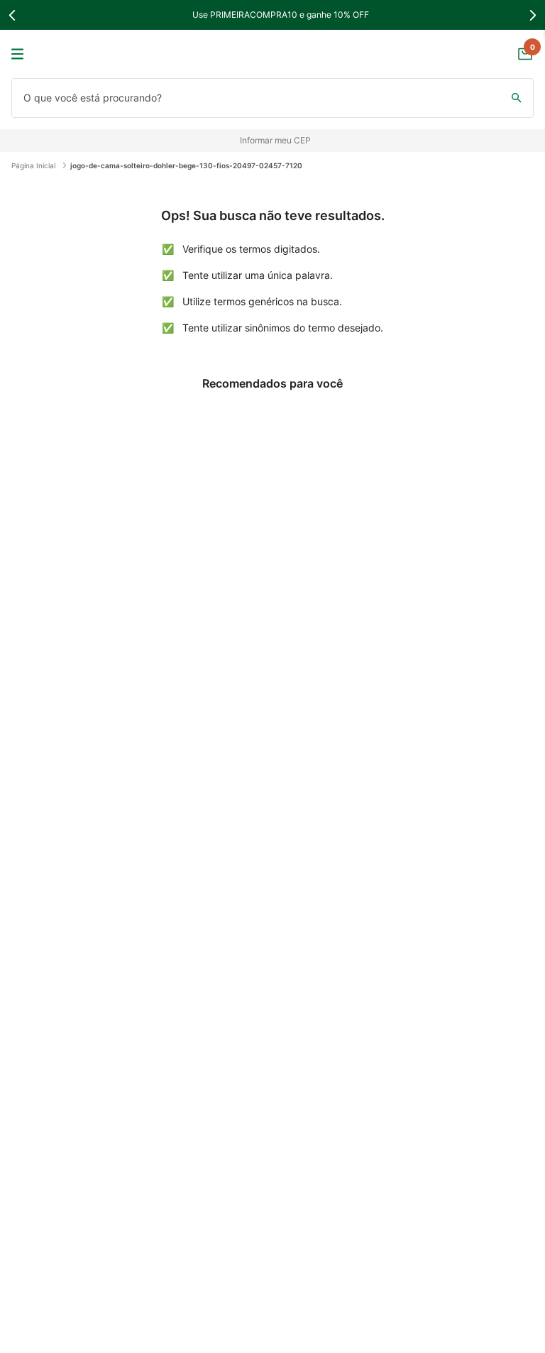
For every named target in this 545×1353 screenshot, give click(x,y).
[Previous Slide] (12, 15)
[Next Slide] (532, 15)
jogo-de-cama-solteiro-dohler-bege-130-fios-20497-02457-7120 (186, 165)
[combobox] (272, 98)
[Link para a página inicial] (36, 165)
